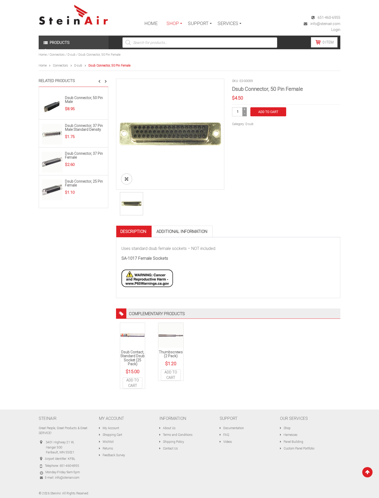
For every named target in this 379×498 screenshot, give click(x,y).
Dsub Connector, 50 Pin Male (84, 100)
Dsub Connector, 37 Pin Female (84, 155)
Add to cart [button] (132, 383)
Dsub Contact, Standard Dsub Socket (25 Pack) (132, 358)
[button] (99, 81)
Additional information (181, 231)
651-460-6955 (329, 17)
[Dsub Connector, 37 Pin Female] (52, 162)
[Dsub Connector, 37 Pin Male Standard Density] (52, 134)
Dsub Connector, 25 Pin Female (84, 183)
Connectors (57, 54)
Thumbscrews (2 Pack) (171, 354)
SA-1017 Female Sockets (144, 258)
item (328, 42)
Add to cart (268, 112)
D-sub (72, 54)
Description (133, 231)
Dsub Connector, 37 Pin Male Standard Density (84, 128)
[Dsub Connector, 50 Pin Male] (52, 106)
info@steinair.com (325, 24)
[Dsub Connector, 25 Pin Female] (52, 189)
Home (43, 54)
